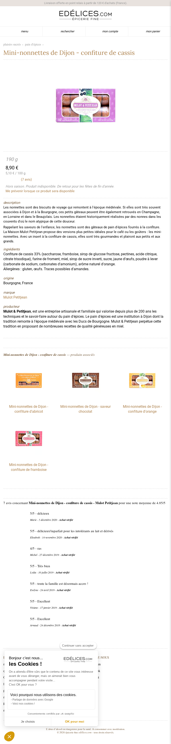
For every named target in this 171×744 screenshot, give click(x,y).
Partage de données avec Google (32, 699)
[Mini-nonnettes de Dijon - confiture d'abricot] (28, 398)
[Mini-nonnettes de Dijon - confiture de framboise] (28, 457)
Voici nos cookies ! (23, 703)
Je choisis (28, 721)
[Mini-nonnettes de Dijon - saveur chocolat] (85, 398)
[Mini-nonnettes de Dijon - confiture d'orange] (142, 398)
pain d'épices (33, 44)
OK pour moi (74, 721)
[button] (9, 736)
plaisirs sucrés (12, 44)
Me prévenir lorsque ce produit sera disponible (40, 191)
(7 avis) (26, 179)
